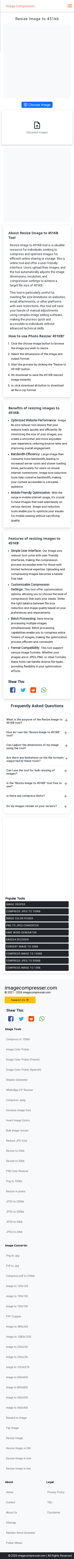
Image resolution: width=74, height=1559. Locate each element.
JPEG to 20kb (14, 1232)
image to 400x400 (17, 1407)
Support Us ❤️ (20, 1000)
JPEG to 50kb (14, 1221)
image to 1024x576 (17, 1367)
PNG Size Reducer (17, 1171)
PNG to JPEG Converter (22, 925)
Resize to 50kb (15, 1161)
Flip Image (12, 1428)
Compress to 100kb (18, 1039)
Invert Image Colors (18, 1120)
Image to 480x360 (17, 1326)
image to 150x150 (17, 1296)
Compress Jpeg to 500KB (23, 960)
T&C (49, 1502)
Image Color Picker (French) (23, 1059)
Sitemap (11, 1522)
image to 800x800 (17, 1387)
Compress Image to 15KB (23, 967)
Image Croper (15, 904)
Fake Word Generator (21, 932)
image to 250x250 (17, 1347)
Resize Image (14, 1438)
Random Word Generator (20, 1532)
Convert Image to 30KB (22, 946)
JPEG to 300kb (15, 1211)
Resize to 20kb (15, 1150)
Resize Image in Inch (18, 1458)
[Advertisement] (37, 61)
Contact (10, 1502)
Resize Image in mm (18, 1468)
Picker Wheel (14, 1543)
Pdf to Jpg (12, 1265)
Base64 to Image (16, 1417)
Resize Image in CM (18, 1448)
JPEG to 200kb (15, 1201)
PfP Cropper (13, 1316)
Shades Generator (17, 1079)
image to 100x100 (17, 1306)
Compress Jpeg (15, 1100)
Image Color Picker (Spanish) (23, 1069)
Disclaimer (53, 1512)
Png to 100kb (14, 1181)
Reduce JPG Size (16, 1140)
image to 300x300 (17, 1397)
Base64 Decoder (17, 939)
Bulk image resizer (17, 1130)
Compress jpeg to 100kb (23, 911)
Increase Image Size (18, 1110)
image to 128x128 (17, 1286)
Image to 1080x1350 (18, 1336)
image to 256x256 (17, 1357)
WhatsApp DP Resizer (19, 1090)
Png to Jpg (12, 1255)
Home (9, 1492)
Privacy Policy (56, 1492)
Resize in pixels (15, 1191)
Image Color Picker (19, 918)
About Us (11, 1512)
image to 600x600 (17, 1377)
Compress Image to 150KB (24, 953)
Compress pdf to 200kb (20, 1276)
